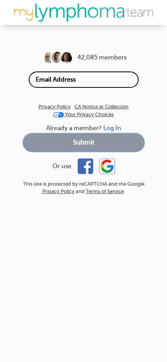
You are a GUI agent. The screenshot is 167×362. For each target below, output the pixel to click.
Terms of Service (105, 191)
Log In (112, 128)
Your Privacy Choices (89, 114)
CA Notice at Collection (102, 107)
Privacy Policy (54, 107)
